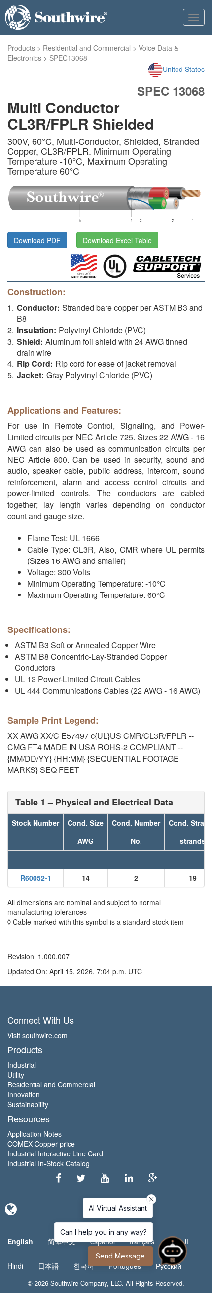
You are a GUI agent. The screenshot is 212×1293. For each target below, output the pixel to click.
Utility (15, 1075)
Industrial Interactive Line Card (55, 1153)
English (20, 1241)
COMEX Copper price (41, 1144)
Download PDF (37, 240)
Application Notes (34, 1134)
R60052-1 (35, 878)
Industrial (21, 1065)
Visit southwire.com (37, 1035)
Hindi (15, 1266)
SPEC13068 (68, 58)
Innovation (23, 1094)
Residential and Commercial (87, 48)
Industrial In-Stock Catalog (48, 1163)
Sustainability (27, 1104)
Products (21, 48)
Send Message (120, 1256)
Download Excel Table (117, 240)
